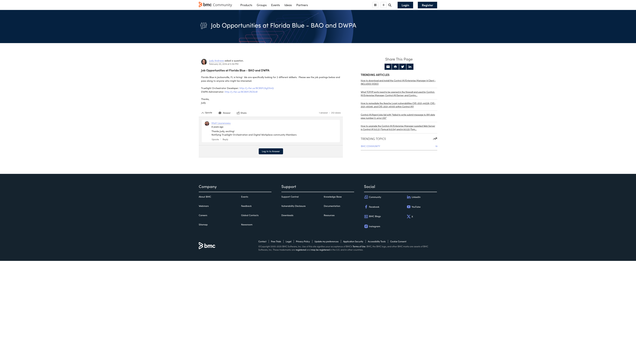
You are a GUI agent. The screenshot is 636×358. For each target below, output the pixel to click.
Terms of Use (359, 246)
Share (243, 112)
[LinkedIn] (409, 67)
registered (301, 249)
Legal (288, 241)
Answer (227, 112)
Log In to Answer (271, 151)
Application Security (353, 241)
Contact (262, 241)
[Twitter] (402, 67)
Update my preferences (327, 241)
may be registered (320, 249)
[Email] (388, 67)
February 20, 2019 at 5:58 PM (223, 63)
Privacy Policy (303, 241)
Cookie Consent (398, 241)
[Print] (395, 67)
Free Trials (276, 241)
